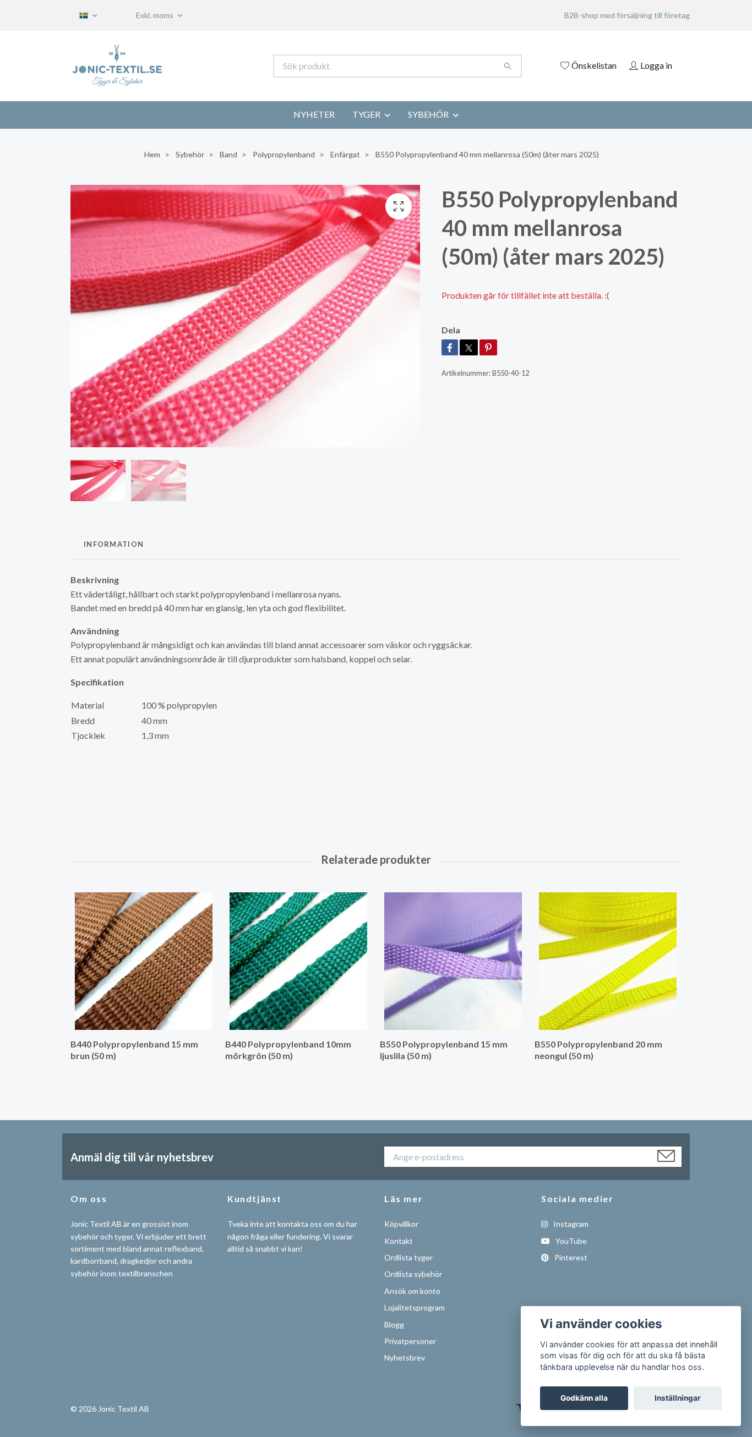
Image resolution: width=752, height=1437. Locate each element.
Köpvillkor (401, 1223)
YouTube (570, 1241)
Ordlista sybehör (413, 1274)
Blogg (394, 1324)
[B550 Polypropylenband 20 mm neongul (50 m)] (608, 961)
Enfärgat (345, 154)
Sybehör (190, 154)
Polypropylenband (284, 154)
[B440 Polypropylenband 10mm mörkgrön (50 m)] (298, 961)
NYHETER (314, 114)
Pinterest (570, 1257)
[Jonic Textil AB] (223, 66)
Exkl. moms (155, 15)
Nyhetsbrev (404, 1357)
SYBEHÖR (428, 114)
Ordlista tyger (408, 1257)
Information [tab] (114, 544)
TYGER (366, 114)
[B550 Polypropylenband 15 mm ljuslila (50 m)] (453, 961)
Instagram (570, 1223)
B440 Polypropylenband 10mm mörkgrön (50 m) (288, 1050)
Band (228, 154)
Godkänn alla (584, 1398)
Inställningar (678, 1398)
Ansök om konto (412, 1291)
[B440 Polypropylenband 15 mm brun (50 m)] (143, 961)
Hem (152, 154)
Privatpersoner (410, 1341)
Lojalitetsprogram (414, 1307)
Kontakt (398, 1241)
